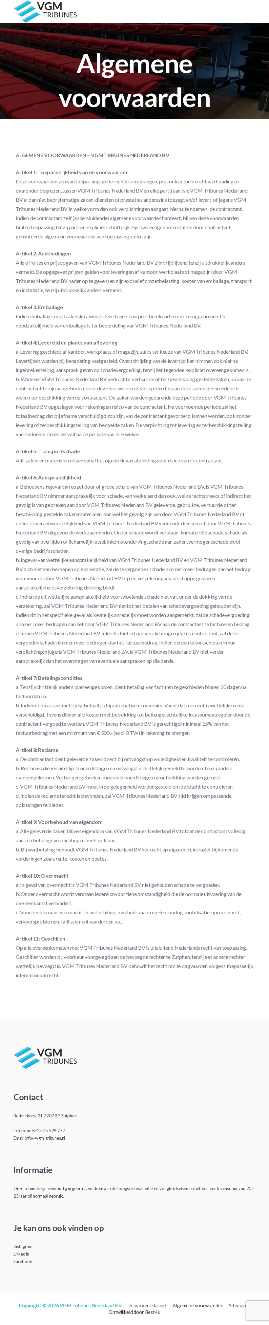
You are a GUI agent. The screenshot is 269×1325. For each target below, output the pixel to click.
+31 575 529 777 (48, 1130)
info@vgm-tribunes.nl (45, 1138)
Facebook (22, 1261)
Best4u (152, 1312)
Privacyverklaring (147, 1305)
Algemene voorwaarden (198, 1305)
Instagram (22, 1246)
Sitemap (237, 1305)
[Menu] (253, 11)
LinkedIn (21, 1254)
